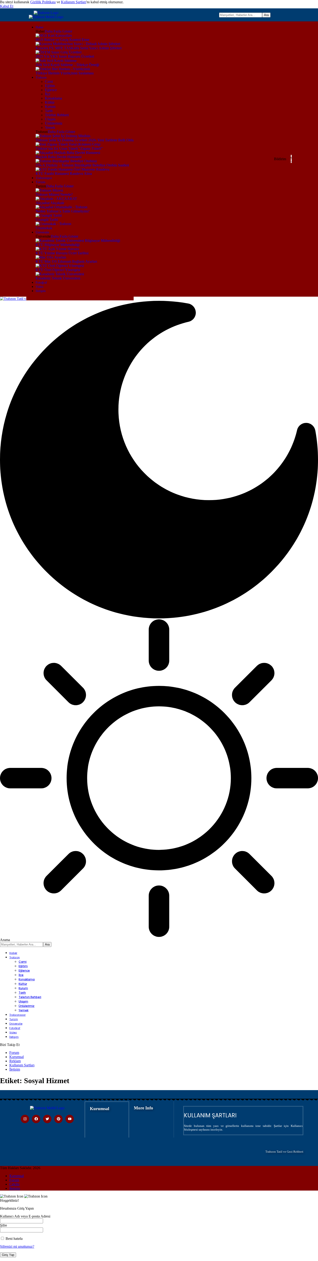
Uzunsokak (44, 228)
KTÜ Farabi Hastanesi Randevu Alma (64, 174)
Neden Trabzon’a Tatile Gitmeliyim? (62, 211)
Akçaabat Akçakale (50, 203)
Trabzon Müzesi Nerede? (54, 194)
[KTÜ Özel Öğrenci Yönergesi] (60, 266)
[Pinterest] (58, 1119)
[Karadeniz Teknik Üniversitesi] (60, 274)
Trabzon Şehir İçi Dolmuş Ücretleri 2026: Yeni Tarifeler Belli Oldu (85, 140)
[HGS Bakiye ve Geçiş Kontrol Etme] (54, 35)
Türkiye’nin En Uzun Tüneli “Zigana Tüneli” (69, 148)
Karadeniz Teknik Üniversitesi (58, 278)
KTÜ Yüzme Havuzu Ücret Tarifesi (62, 253)
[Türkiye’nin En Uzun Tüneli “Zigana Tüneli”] (68, 144)
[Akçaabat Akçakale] (56, 199)
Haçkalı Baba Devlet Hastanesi (58, 157)
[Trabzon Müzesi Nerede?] (49, 190)
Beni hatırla (14, 1239)
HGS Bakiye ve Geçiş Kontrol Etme (62, 40)
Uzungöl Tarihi (47, 220)
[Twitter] (47, 1119)
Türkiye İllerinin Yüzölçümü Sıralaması (65, 73)
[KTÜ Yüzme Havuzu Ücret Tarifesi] (57, 249)
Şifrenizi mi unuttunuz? (17, 1246)
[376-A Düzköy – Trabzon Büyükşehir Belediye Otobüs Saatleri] (66, 161)
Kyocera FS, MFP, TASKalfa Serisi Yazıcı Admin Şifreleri (79, 48)
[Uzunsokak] (53, 224)
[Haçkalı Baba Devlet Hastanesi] (68, 153)
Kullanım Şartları (73, 2)
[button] (6, 6)
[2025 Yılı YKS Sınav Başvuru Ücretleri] (58, 52)
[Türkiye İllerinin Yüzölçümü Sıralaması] (63, 69)
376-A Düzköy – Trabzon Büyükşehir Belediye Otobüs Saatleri (82, 165)
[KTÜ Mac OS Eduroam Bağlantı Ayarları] (51, 257)
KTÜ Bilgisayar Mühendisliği (58, 245)
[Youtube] (69, 1119)
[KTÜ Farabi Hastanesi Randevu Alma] (72, 169)
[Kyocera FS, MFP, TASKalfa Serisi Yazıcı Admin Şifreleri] (78, 44)
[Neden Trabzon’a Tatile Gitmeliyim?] (61, 207)
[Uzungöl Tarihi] (49, 215)
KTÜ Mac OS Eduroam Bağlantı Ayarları (66, 261)
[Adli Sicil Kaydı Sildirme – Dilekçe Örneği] (56, 61)
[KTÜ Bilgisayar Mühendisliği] (78, 240)
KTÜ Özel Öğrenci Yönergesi (58, 270)
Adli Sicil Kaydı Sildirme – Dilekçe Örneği (67, 65)
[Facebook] (36, 1119)
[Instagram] (25, 1119)
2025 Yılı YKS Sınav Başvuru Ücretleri (65, 56)
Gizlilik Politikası (43, 2)
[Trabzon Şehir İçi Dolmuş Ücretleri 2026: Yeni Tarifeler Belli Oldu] (63, 136)
